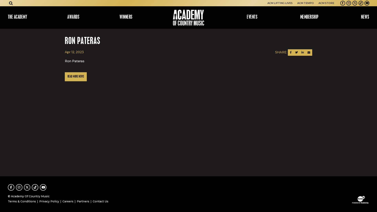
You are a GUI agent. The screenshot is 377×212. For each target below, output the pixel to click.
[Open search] (11, 3)
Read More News (76, 76)
